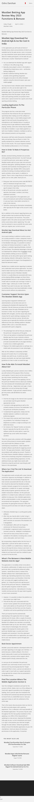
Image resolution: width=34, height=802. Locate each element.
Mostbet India (8, 26)
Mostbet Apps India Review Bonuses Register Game (17, 755)
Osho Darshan (9, 3)
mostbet (24, 251)
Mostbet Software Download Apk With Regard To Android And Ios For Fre (17, 766)
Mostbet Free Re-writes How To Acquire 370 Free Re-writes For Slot (17, 743)
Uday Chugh (7, 24)
